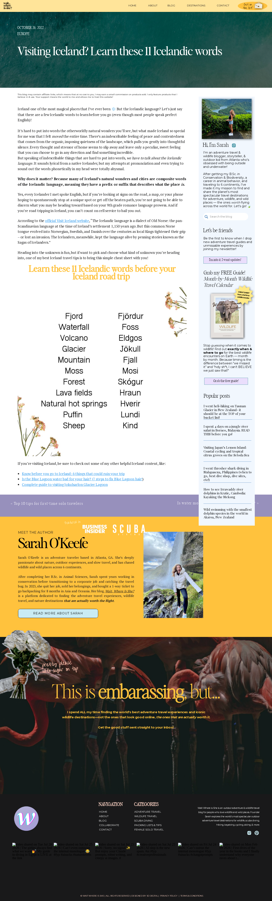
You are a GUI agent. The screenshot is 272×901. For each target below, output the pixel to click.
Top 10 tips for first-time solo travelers (48, 504)
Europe (23, 34)
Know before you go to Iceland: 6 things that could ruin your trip (73, 473)
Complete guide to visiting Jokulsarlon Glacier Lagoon (65, 484)
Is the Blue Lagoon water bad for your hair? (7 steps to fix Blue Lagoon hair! (82, 479)
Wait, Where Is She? (119, 591)
